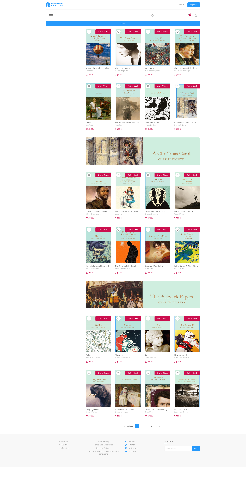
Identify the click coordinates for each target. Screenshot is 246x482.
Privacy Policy (103, 441)
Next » (158, 426)
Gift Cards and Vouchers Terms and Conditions (103, 452)
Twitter (132, 445)
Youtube (132, 451)
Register (193, 4)
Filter (123, 24)
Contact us (63, 445)
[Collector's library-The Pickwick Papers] (143, 294)
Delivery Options (103, 448)
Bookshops (64, 441)
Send (196, 448)
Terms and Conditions (103, 445)
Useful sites (64, 448)
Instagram (133, 448)
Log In (181, 4)
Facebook (133, 441)
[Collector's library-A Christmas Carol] (143, 151)
